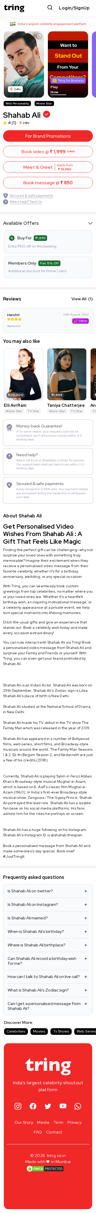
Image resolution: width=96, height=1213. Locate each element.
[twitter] (48, 1107)
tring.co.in (56, 1155)
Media (43, 1122)
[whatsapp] (78, 1107)
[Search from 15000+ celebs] (50, 8)
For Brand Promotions (48, 136)
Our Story (24, 1122)
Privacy (75, 1122)
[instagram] (18, 1107)
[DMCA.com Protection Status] (45, 1168)
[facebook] (33, 1107)
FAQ (38, 1132)
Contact (54, 1132)
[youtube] (63, 1107)
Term (58, 1122)
